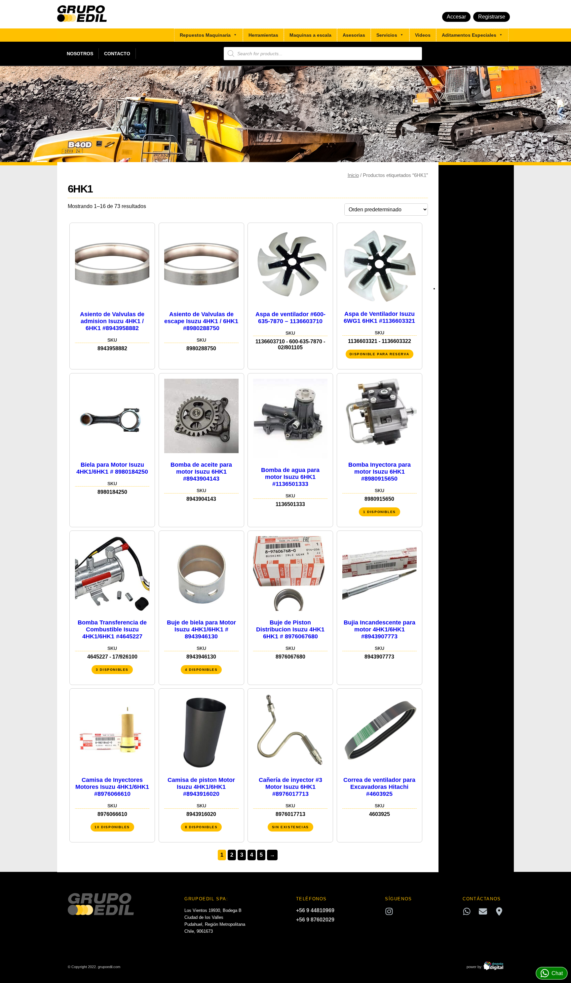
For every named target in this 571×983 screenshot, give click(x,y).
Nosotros (80, 53)
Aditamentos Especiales (469, 35)
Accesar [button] (456, 17)
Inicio (353, 175)
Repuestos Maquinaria (205, 35)
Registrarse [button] (491, 17)
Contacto (117, 53)
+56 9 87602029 (315, 919)
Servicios (386, 35)
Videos (423, 35)
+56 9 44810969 (315, 910)
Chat (557, 973)
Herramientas (263, 35)
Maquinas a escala (310, 35)
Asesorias (354, 35)
